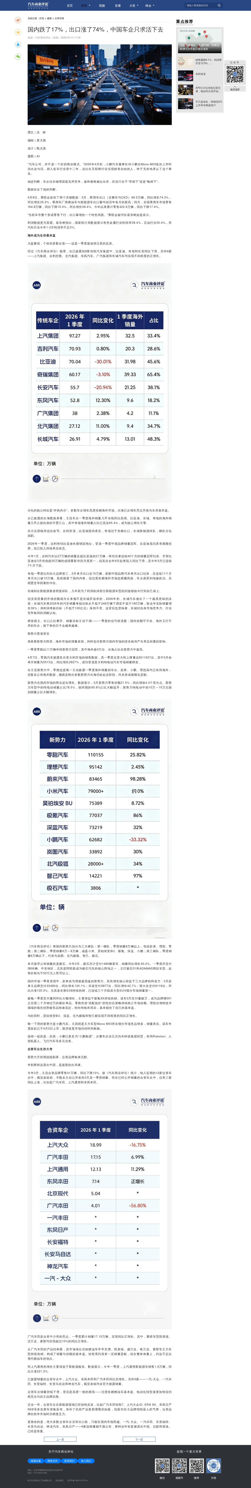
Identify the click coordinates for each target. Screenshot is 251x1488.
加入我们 (86, 1461)
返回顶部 (235, 89)
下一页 (139, 1439)
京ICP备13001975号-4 (77, 1480)
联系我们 (69, 1461)
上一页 (60, 1439)
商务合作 (52, 1461)
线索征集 (36, 1461)
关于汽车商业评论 (61, 1451)
